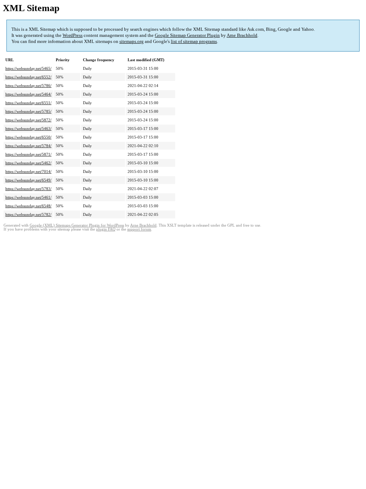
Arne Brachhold (242, 35)
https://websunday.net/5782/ (28, 214)
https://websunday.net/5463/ (28, 128)
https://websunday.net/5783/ (28, 189)
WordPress (73, 35)
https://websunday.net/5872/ (28, 120)
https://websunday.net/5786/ (28, 85)
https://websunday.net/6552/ (28, 77)
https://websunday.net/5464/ (28, 94)
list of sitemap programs (194, 41)
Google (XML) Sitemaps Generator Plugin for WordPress (77, 225)
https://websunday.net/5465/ (28, 68)
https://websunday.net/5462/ (28, 163)
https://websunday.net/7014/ (28, 171)
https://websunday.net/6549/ (28, 180)
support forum (139, 229)
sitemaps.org (131, 41)
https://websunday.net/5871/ (28, 154)
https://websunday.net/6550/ (28, 137)
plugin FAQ (105, 229)
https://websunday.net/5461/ (28, 197)
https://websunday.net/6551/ (28, 103)
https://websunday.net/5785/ (28, 111)
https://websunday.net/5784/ (28, 146)
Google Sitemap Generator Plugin (187, 35)
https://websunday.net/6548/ (28, 206)
